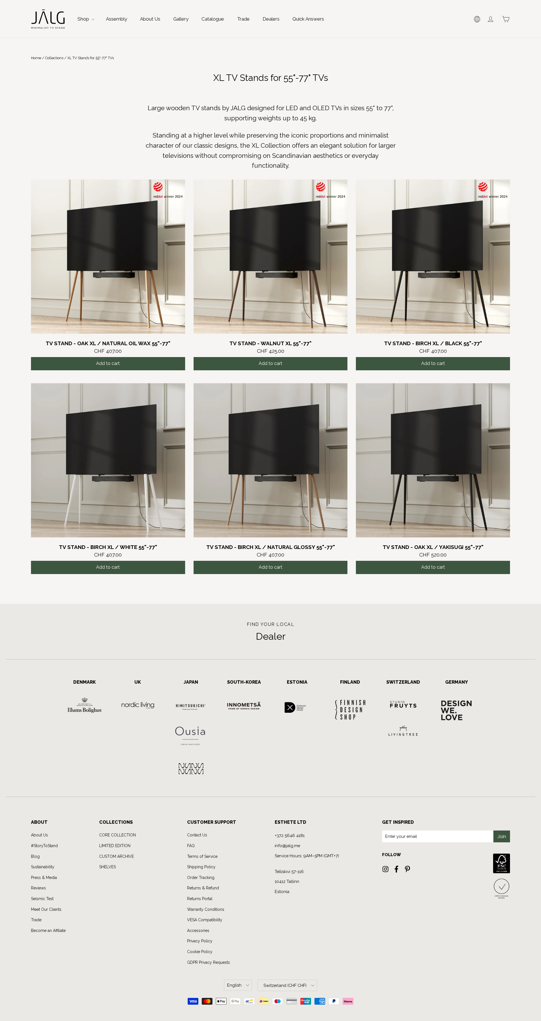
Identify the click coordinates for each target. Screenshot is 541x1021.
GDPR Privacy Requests (208, 962)
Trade (243, 19)
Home (36, 58)
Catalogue (212, 19)
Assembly (116, 19)
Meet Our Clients (46, 909)
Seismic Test (42, 898)
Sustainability (42, 867)
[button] (477, 19)
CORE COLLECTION (117, 835)
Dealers (271, 19)
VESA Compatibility (204, 920)
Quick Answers (308, 19)
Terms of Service (202, 856)
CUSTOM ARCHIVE (116, 856)
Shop (83, 19)
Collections (54, 58)
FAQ (191, 845)
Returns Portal (199, 898)
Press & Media (44, 877)
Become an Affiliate (48, 930)
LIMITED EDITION (114, 845)
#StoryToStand (44, 845)
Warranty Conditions (205, 909)
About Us (150, 19)
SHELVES (107, 867)
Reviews (38, 888)
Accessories (198, 930)
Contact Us (197, 835)
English (234, 985)
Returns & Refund (203, 888)
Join (501, 836)
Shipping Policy (201, 867)
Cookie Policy (199, 951)
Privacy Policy (199, 941)
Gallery (181, 19)
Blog (35, 856)
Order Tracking (200, 877)
